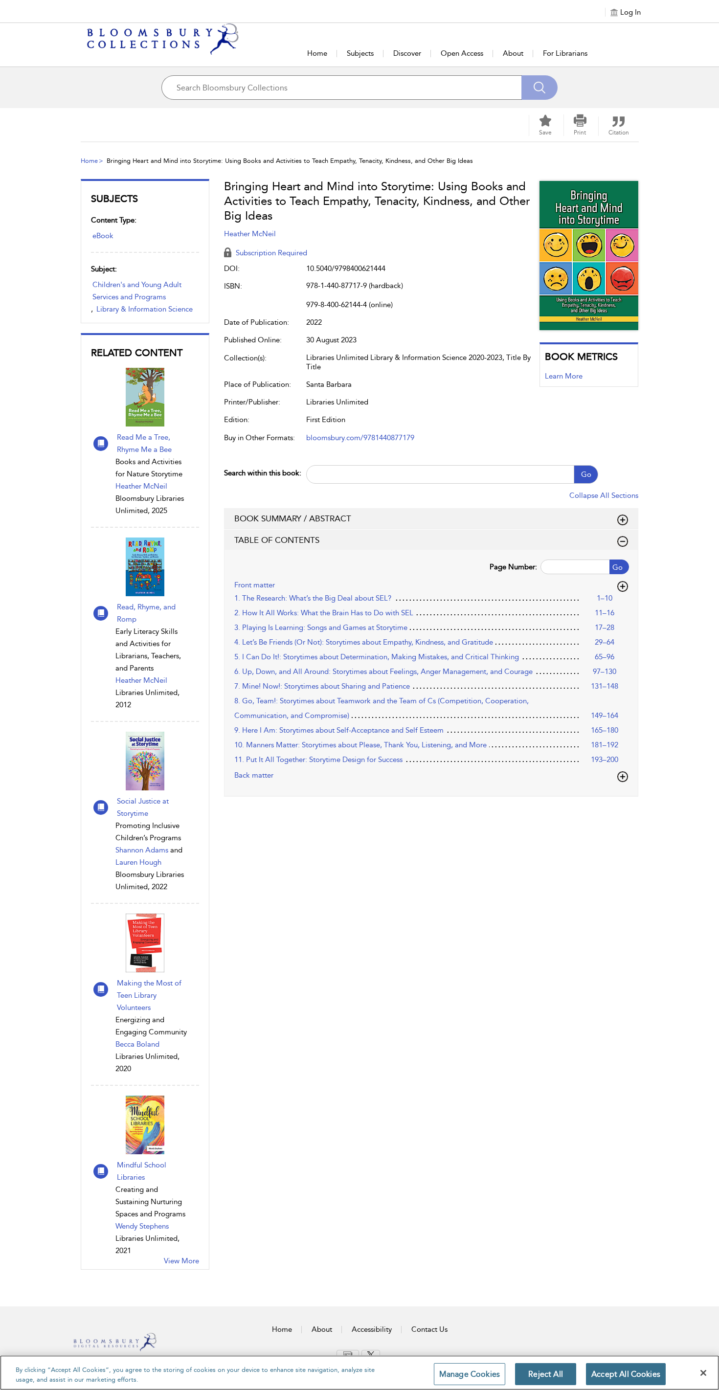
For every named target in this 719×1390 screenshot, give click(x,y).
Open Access (462, 53)
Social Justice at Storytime (143, 807)
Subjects (360, 53)
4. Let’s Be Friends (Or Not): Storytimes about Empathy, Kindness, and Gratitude (363, 642)
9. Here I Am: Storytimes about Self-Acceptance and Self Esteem (339, 730)
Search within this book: (262, 473)
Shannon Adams (141, 850)
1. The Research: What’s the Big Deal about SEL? (312, 598)
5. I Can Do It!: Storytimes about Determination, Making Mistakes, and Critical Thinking (376, 656)
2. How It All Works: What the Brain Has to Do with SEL (323, 612)
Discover (407, 53)
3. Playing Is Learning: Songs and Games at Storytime (320, 627)
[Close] (703, 1373)
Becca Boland (137, 1044)
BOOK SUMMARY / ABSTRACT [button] (292, 518)
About (513, 53)
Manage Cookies (469, 1374)
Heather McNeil (141, 486)
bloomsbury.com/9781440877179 (360, 437)
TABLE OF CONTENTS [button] (276, 540)
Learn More (564, 376)
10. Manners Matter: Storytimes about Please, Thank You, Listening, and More (360, 744)
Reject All (545, 1374)
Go (586, 474)
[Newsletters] (348, 1354)
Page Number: (513, 566)
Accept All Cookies (625, 1374)
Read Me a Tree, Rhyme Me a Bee (144, 443)
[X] (371, 1354)
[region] (359, 1372)
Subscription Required (270, 252)
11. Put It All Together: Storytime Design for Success (318, 759)
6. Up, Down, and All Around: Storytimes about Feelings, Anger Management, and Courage (383, 671)
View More (181, 1260)
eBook (102, 235)
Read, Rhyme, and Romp (146, 613)
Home (317, 53)
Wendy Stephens (142, 1226)
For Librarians (565, 53)
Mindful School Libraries (141, 1171)
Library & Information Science (144, 309)
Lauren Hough (138, 862)
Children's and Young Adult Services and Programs (136, 290)
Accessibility (372, 1329)
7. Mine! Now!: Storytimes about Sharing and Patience (322, 686)
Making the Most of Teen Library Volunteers (149, 995)
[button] (580, 125)
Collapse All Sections (603, 495)
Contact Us (429, 1329)
